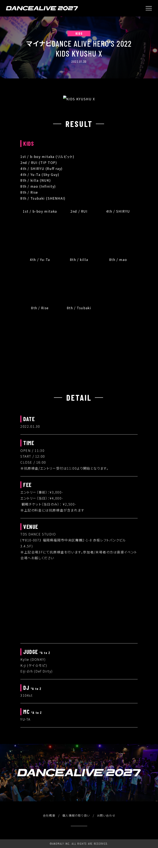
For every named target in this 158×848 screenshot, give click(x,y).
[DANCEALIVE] (42, 8)
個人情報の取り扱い (76, 815)
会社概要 (49, 815)
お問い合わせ (106, 815)
